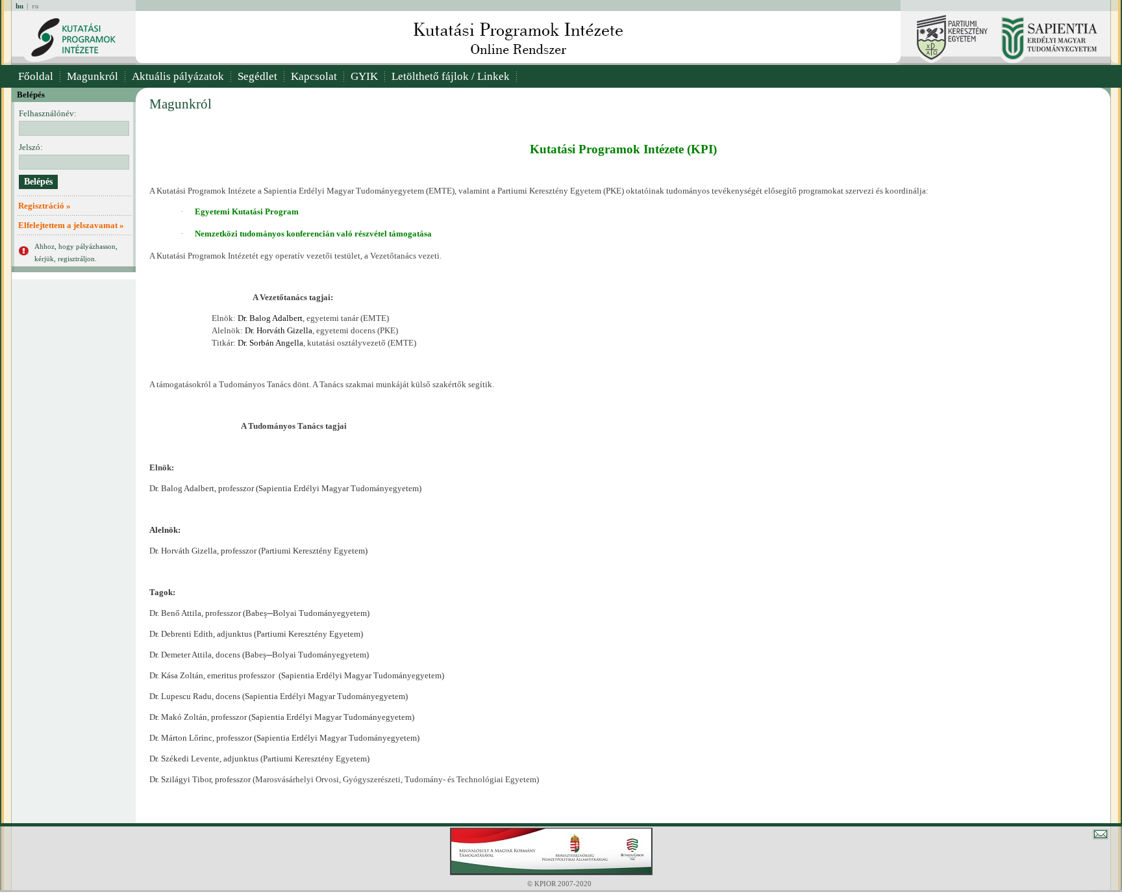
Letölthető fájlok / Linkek (451, 76)
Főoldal (35, 76)
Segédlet (257, 76)
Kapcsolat (314, 76)
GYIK (364, 76)
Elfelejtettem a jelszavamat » (71, 225)
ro (35, 6)
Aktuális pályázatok (178, 76)
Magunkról (92, 76)
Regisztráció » (44, 206)
